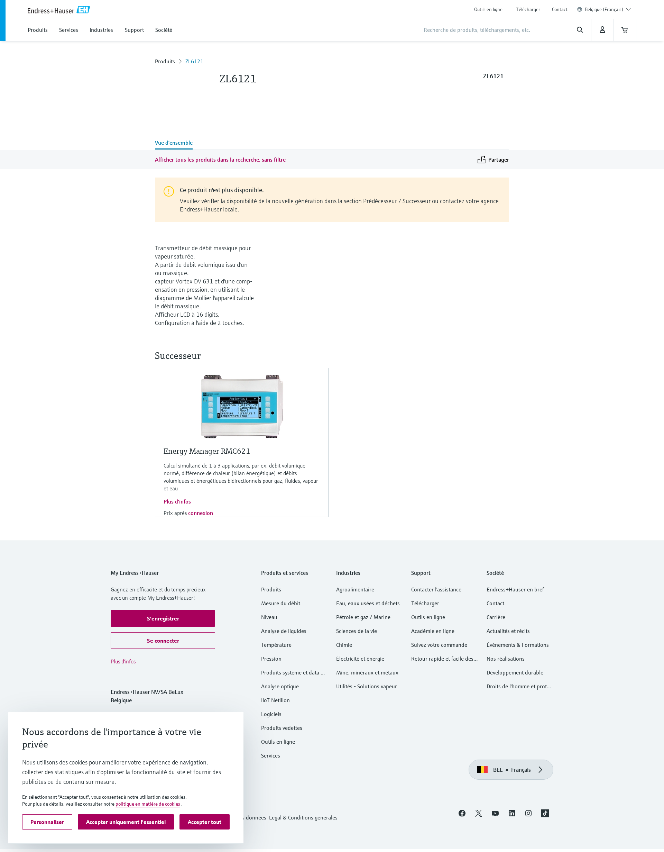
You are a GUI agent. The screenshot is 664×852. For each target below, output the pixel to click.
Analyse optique (280, 686)
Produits (165, 61)
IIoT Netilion (275, 700)
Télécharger (528, 9)
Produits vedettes (281, 727)
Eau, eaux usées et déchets (368, 603)
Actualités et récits (508, 630)
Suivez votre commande (439, 644)
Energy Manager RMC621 (207, 451)
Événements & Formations (518, 644)
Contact (560, 9)
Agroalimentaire (355, 589)
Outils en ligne (488, 9)
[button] (163, 618)
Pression (271, 658)
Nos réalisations (506, 658)
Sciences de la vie (356, 630)
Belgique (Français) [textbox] (604, 9)
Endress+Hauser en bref (515, 589)
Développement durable (515, 672)
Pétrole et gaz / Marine (363, 617)
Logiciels (271, 713)
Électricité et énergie (360, 658)
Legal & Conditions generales (303, 817)
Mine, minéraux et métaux (367, 672)
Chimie (344, 644)
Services (270, 755)
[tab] (174, 143)
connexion (200, 512)
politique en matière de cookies (148, 804)
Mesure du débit (280, 603)
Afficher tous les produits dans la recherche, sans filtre (220, 159)
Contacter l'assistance (436, 589)
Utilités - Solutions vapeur (366, 686)
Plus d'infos (177, 501)
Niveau (269, 617)
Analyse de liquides (283, 630)
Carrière (496, 617)
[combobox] (608, 9)
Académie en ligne (432, 630)
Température (276, 644)
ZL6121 (194, 61)
